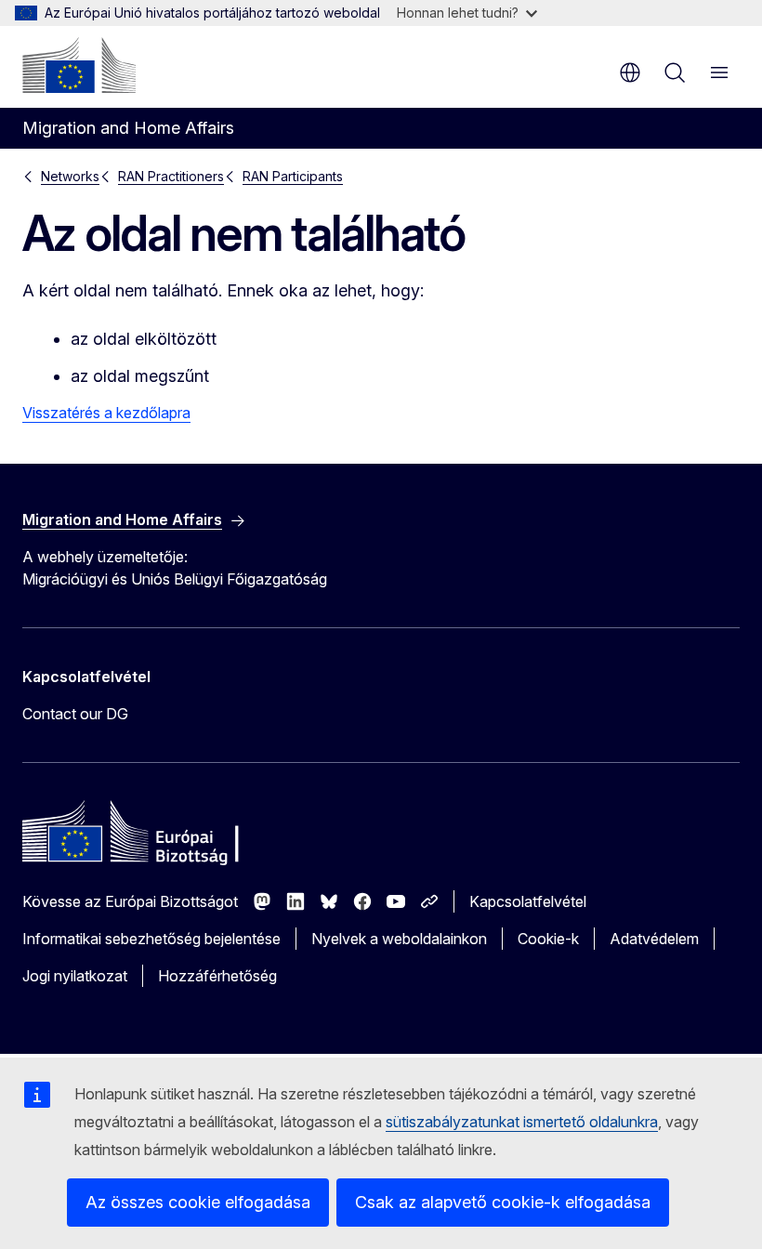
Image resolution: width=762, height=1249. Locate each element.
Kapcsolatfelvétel (527, 901)
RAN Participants (293, 176)
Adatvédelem (654, 938)
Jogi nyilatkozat (74, 975)
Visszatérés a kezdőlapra (106, 412)
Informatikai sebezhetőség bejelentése (151, 938)
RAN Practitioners (171, 176)
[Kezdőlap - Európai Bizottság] (79, 65)
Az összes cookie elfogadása (197, 1202)
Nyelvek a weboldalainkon (399, 938)
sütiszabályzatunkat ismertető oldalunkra (522, 1121)
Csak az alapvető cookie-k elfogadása (502, 1202)
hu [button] (630, 72)
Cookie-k (548, 938)
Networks (70, 176)
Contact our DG (75, 713)
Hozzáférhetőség (217, 975)
